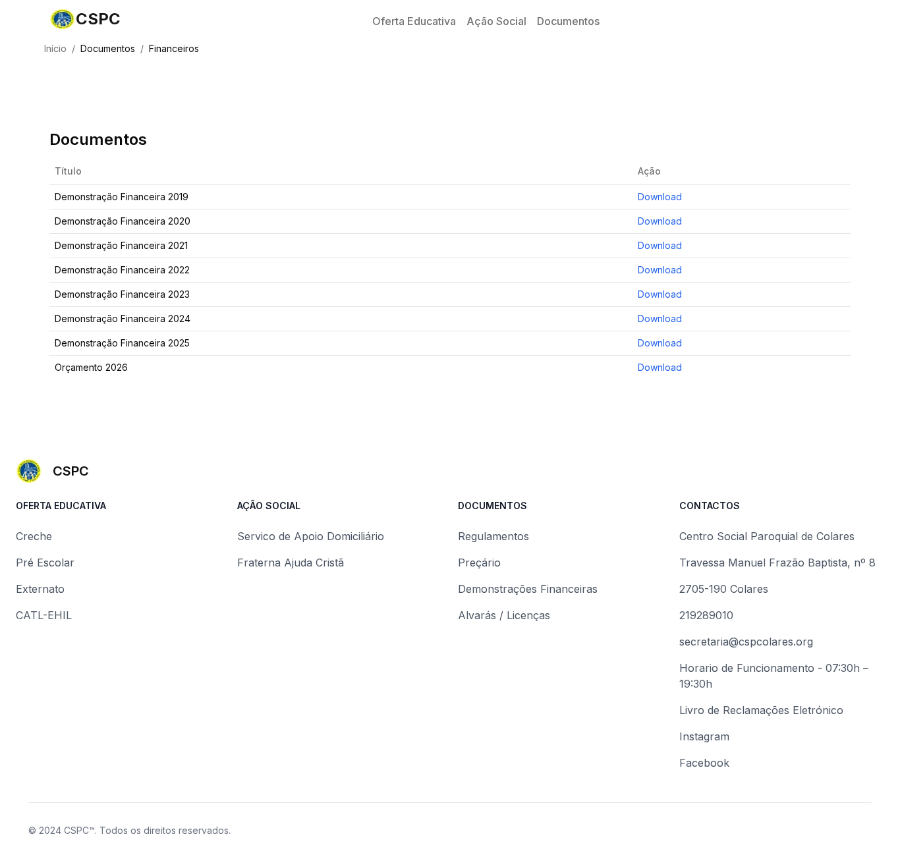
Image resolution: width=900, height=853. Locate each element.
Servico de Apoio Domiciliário (310, 536)
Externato (40, 588)
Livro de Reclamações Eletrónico (761, 710)
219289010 (706, 615)
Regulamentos (493, 536)
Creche (34, 536)
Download (660, 196)
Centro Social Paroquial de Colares (767, 536)
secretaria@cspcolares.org (746, 641)
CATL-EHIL (44, 615)
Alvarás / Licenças (504, 615)
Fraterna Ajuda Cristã (290, 562)
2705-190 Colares (723, 588)
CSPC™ (79, 830)
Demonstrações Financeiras (528, 588)
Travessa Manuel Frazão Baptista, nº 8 (777, 562)
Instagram (704, 736)
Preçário (479, 562)
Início (55, 48)
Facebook (704, 762)
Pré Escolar (45, 562)
